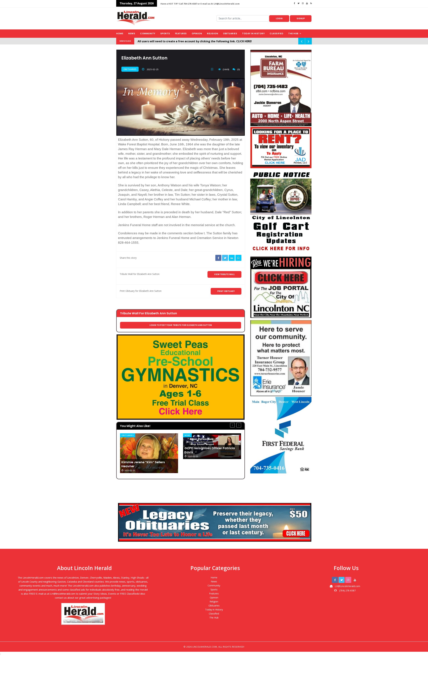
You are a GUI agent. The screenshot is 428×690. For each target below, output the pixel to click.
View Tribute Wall (224, 274)
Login (279, 18)
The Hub (293, 33)
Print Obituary (226, 291)
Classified (276, 33)
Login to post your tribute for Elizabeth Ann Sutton (180, 325)
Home (119, 33)
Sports (165, 33)
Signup (301, 18)
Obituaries (230, 33)
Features (181, 33)
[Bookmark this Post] (213, 69)
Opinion (197, 33)
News (131, 33)
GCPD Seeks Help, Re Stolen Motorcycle (205, 466)
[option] (149, 446)
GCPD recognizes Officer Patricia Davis (146, 450)
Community (147, 33)
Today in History (253, 33)
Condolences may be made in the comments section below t (161, 233)
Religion (212, 33)
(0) (238, 69)
